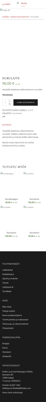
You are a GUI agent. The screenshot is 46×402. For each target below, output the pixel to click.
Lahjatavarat (7, 287)
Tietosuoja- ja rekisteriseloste (15, 324)
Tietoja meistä (8, 311)
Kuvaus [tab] (6, 125)
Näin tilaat (6, 306)
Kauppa (5, 343)
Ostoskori (6, 352)
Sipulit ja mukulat (10, 278)
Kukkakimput (8, 274)
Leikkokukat (7, 270)
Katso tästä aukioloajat (12, 392)
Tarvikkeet (6, 291)
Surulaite (34, 199)
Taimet (5, 282)
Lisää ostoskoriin (25, 102)
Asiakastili (6, 356)
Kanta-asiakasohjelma (12, 315)
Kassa (5, 347)
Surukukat (17, 113)
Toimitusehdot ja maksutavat (15, 319)
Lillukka (5, 16)
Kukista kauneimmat (20, 16)
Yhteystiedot (8, 328)
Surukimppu (11, 199)
